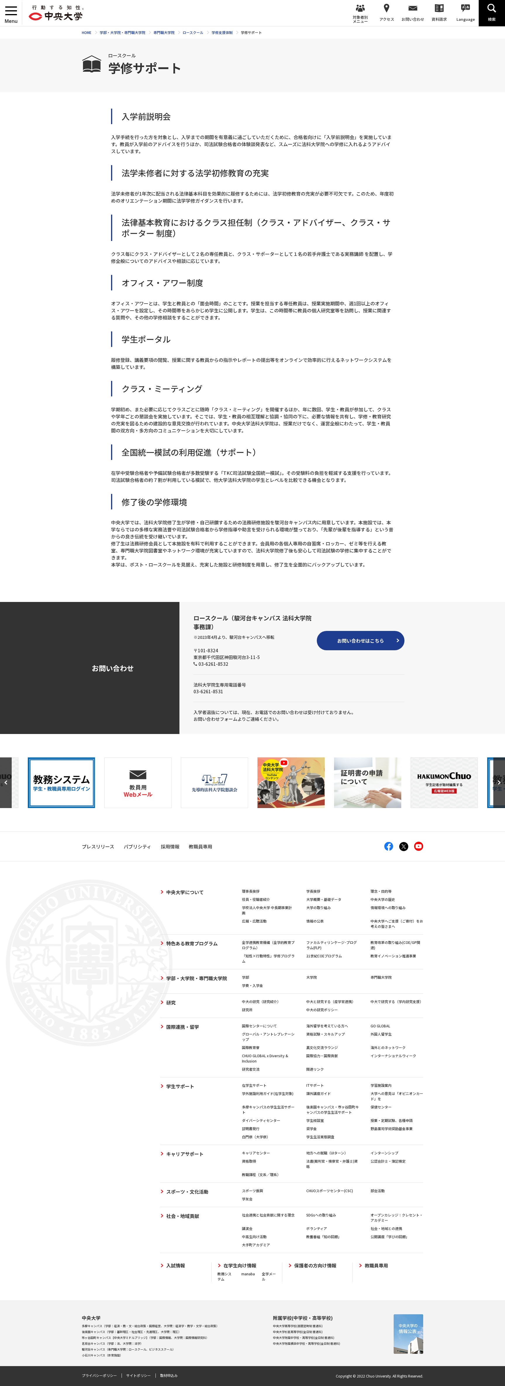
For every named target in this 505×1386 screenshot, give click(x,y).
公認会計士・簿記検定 (388, 1161)
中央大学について (185, 892)
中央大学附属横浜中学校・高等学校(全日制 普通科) (306, 1343)
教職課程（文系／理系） (261, 1174)
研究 (171, 1002)
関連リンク (315, 1069)
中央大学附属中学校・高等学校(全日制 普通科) (303, 1337)
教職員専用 (376, 1265)
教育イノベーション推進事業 (393, 955)
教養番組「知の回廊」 (323, 1236)
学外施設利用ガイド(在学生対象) (267, 1093)
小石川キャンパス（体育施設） (102, 1355)
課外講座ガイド (318, 1093)
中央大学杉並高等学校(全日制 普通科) (298, 1331)
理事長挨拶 (251, 891)
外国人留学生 (381, 1033)
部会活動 (378, 1190)
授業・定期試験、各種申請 (392, 1120)
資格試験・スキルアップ (325, 1033)
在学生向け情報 (240, 1265)
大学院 (311, 977)
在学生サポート (254, 1085)
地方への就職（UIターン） (327, 1152)
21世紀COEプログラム (324, 955)
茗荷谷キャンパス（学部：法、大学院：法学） (112, 1343)
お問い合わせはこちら (360, 640)
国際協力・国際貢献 (322, 1055)
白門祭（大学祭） (256, 1136)
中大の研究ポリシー (322, 1009)
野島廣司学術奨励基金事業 (392, 1128)
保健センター (381, 1106)
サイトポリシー (138, 1375)
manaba (248, 1273)
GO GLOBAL (380, 1025)
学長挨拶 (313, 891)
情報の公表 (315, 920)
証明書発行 (251, 1128)
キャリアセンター (256, 1152)
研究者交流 (251, 1069)
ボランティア (316, 1228)
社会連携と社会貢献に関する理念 (268, 1214)
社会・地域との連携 (386, 1228)
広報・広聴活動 (254, 920)
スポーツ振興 (252, 1190)
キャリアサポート (185, 1153)
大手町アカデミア (256, 1244)
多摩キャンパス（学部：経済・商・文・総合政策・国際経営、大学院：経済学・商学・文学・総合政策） (150, 1326)
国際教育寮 (251, 1047)
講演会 (247, 1228)
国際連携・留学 (182, 1026)
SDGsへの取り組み (321, 1214)
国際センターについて (259, 1025)
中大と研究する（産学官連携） (330, 1001)
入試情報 (175, 1265)
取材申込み (169, 1375)
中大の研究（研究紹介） (261, 1001)
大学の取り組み (318, 907)
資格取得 (249, 1161)
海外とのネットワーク (388, 1047)
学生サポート (180, 1086)
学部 (245, 977)
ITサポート (315, 1085)
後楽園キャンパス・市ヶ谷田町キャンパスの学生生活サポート (332, 1109)
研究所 (247, 1009)
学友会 (247, 1198)
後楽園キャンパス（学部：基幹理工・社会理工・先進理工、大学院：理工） (131, 1331)
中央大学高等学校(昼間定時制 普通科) (298, 1326)
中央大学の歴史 (383, 899)
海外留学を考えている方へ (327, 1025)
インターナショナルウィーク (393, 1055)
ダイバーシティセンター (261, 1120)
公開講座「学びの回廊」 (390, 1236)
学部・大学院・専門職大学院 (196, 978)
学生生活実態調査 (320, 1136)
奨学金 (311, 1128)
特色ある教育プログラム (192, 943)
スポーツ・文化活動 (187, 1191)
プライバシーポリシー (99, 1375)
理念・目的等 (381, 891)
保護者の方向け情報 (315, 1265)
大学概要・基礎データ (323, 899)
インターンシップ (384, 1152)
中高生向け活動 (254, 1236)
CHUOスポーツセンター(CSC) (329, 1190)
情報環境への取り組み (388, 907)
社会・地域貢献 (182, 1215)
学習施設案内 (381, 1085)
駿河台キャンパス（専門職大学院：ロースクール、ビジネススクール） (128, 1349)
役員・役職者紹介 (256, 899)
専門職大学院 (381, 977)
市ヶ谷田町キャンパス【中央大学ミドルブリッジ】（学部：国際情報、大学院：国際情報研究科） (145, 1337)
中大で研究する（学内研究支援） (397, 1001)
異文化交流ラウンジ (322, 1047)
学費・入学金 (252, 985)
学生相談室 (315, 1120)
